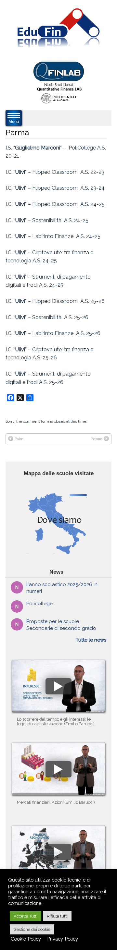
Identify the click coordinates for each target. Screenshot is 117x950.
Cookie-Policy (26, 939)
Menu (13, 121)
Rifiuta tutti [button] (57, 916)
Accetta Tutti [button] (25, 916)
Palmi (19, 439)
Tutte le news (91, 640)
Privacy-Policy (62, 939)
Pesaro (96, 439)
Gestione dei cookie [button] (32, 929)
